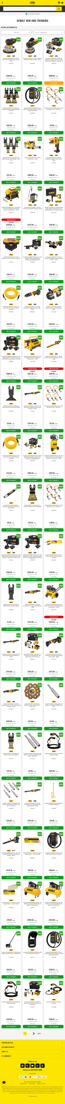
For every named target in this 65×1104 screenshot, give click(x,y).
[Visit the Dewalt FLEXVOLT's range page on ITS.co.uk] (14, 850)
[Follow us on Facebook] (22, 1066)
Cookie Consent (41, 1083)
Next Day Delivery (34, 14)
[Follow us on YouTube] (32, 1066)
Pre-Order (53, 83)
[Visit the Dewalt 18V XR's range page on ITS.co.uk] (14, 56)
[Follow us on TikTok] (42, 1066)
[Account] (59, 2)
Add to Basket (11, 83)
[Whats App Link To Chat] (9, 1081)
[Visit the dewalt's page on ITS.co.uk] (9, 56)
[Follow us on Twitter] (37, 1066)
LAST (39, 1033)
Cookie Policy (32, 1083)
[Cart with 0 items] (62, 2)
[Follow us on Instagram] (27, 1066)
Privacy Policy (23, 1083)
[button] (2, 2)
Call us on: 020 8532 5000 (32, 1070)
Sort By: (37, 32)
